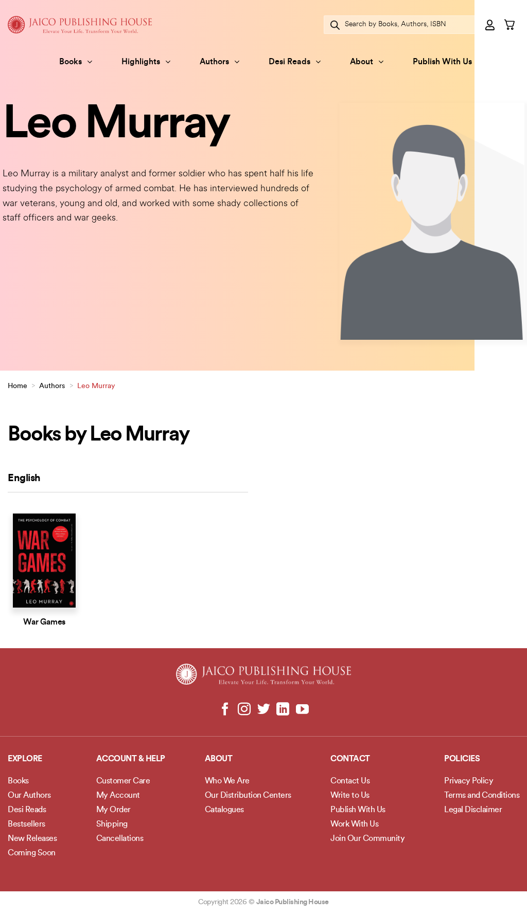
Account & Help (130, 759)
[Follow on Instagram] (244, 710)
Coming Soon (32, 853)
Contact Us (350, 781)
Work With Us (354, 824)
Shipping (112, 824)
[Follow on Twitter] (263, 710)
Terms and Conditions (481, 796)
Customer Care (123, 781)
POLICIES (462, 759)
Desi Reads (289, 62)
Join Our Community (367, 839)
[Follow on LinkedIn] (282, 710)
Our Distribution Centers (248, 796)
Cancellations (120, 839)
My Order (113, 810)
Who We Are (227, 781)
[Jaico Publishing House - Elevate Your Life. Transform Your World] (80, 24)
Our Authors (29, 796)
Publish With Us (442, 62)
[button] (490, 24)
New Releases (32, 839)
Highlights (140, 62)
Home (17, 386)
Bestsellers (26, 824)
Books (70, 62)
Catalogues (224, 810)
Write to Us (350, 796)
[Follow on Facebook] (225, 710)
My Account (118, 796)
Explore (25, 759)
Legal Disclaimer (473, 810)
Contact (350, 759)
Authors (214, 62)
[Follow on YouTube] (301, 710)
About (361, 62)
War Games (44, 622)
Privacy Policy (468, 781)
